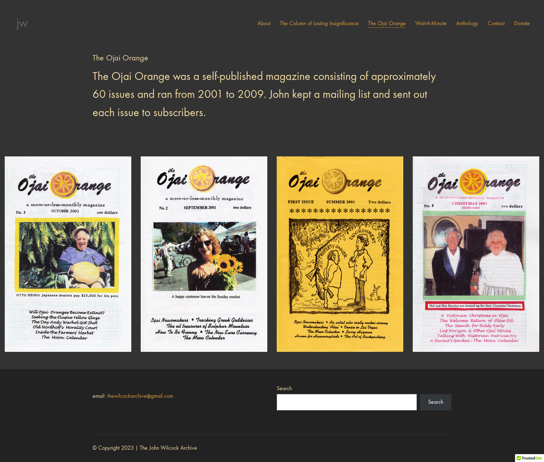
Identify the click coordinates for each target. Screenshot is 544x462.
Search (284, 388)
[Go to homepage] (22, 23)
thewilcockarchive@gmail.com (140, 396)
